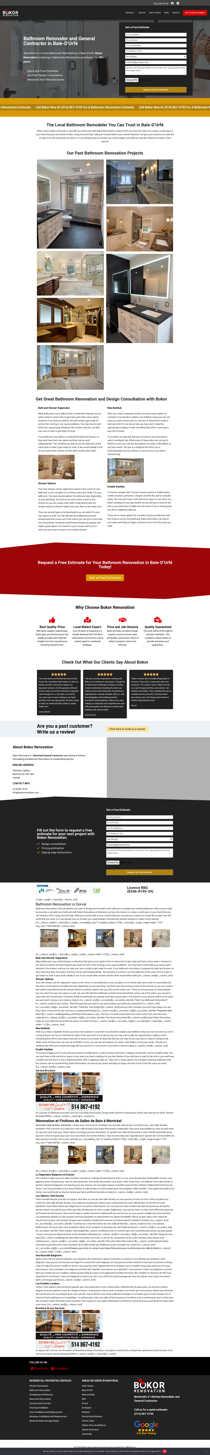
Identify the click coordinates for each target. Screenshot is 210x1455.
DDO (84, 1399)
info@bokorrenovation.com (26, 792)
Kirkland (86, 1412)
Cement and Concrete (40, 1403)
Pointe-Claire (88, 1421)
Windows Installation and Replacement (48, 1416)
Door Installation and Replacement (46, 1412)
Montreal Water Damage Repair (44, 1421)
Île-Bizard (86, 1407)
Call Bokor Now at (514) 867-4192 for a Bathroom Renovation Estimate (141, 107)
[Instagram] (177, 3)
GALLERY (142, 13)
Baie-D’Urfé (87, 1390)
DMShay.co (130, 1447)
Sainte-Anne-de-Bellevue (94, 1425)
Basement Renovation (40, 1399)
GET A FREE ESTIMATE (195, 13)
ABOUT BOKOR (155, 13)
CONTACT (176, 13)
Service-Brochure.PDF (63, 1354)
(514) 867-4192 (143, 1413)
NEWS (166, 13)
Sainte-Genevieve (90, 1429)
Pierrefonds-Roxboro (92, 1416)
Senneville (87, 1434)
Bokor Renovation (21, 755)
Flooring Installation (39, 1407)
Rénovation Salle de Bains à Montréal (53, 1125)
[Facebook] (172, 3)
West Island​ (87, 1386)
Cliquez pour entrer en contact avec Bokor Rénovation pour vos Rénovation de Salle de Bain (114, 1248)
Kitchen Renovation (39, 1386)
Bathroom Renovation (39, 759)
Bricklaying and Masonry (41, 1394)
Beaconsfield (88, 1394)
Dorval (85, 1403)
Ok (164, 1451)
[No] (207, 1451)
